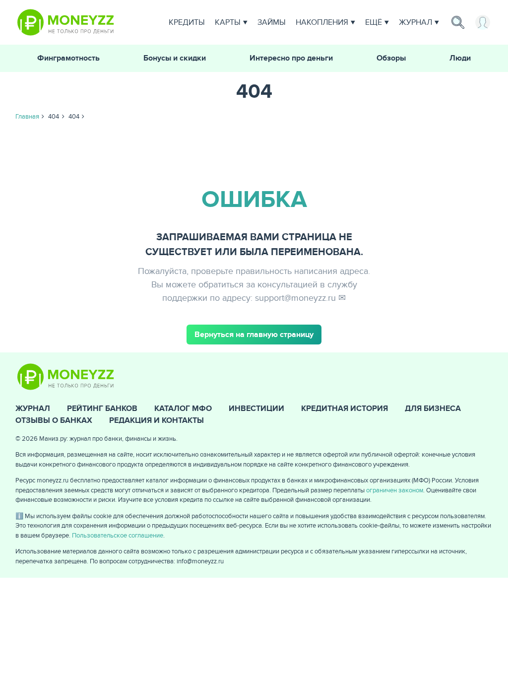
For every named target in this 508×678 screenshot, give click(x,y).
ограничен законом (394, 490)
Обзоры (391, 58)
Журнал (415, 22)
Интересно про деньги (291, 58)
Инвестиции (256, 408)
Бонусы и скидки (174, 58)
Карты (228, 22)
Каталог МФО (183, 408)
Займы (271, 22)
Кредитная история (344, 408)
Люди (460, 58)
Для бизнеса (433, 408)
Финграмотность (68, 58)
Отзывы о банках (53, 420)
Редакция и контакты (156, 420)
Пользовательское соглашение (117, 536)
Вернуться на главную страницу (254, 334)
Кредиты (187, 22)
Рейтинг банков (102, 408)
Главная (27, 117)
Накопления (322, 22)
